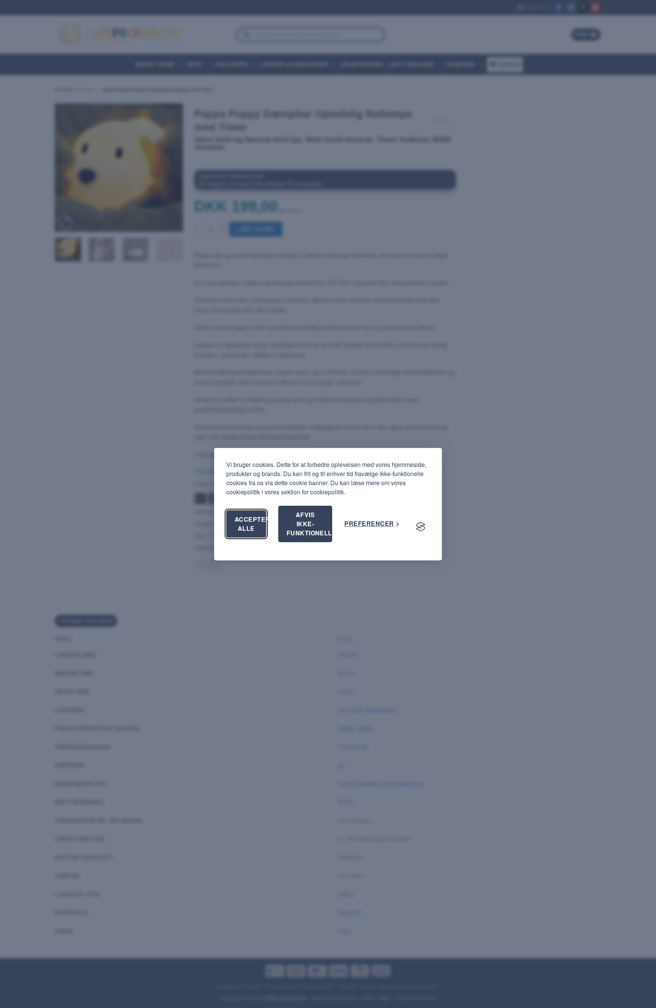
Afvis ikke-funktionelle (310, 523)
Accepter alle (250, 524)
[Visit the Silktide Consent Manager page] (421, 527)
